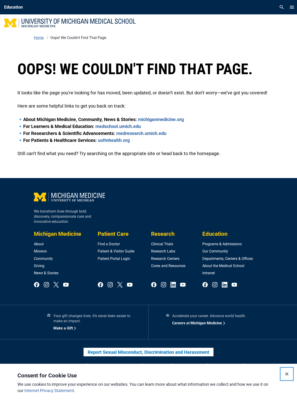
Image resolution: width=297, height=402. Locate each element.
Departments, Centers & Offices (227, 258)
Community (43, 258)
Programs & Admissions (222, 244)
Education (214, 234)
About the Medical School (223, 266)
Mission (40, 251)
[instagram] (46, 285)
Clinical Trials (162, 244)
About (39, 244)
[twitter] (56, 285)
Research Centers (165, 258)
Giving (39, 266)
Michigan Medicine (57, 234)
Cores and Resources (168, 266)
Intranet (208, 273)
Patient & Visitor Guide (116, 251)
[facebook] (36, 285)
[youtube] (66, 285)
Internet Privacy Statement (49, 390)
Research (162, 234)
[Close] (287, 374)
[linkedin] (173, 285)
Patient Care (113, 234)
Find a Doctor (109, 244)
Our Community (215, 251)
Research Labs (163, 251)
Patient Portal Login (114, 258)
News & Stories (46, 273)
